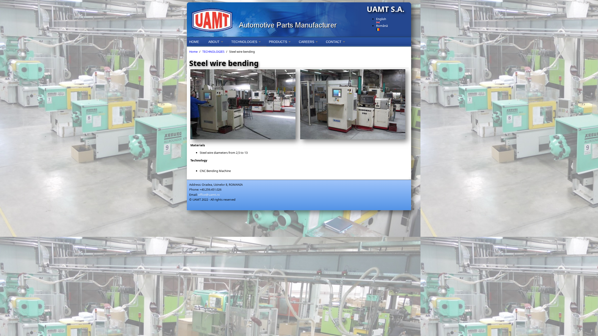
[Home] (275, 19)
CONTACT (334, 42)
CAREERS (306, 42)
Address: (195, 184)
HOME (194, 42)
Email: (193, 194)
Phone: (194, 189)
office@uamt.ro (209, 194)
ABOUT (214, 42)
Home (193, 51)
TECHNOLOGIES (244, 42)
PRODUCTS (278, 42)
